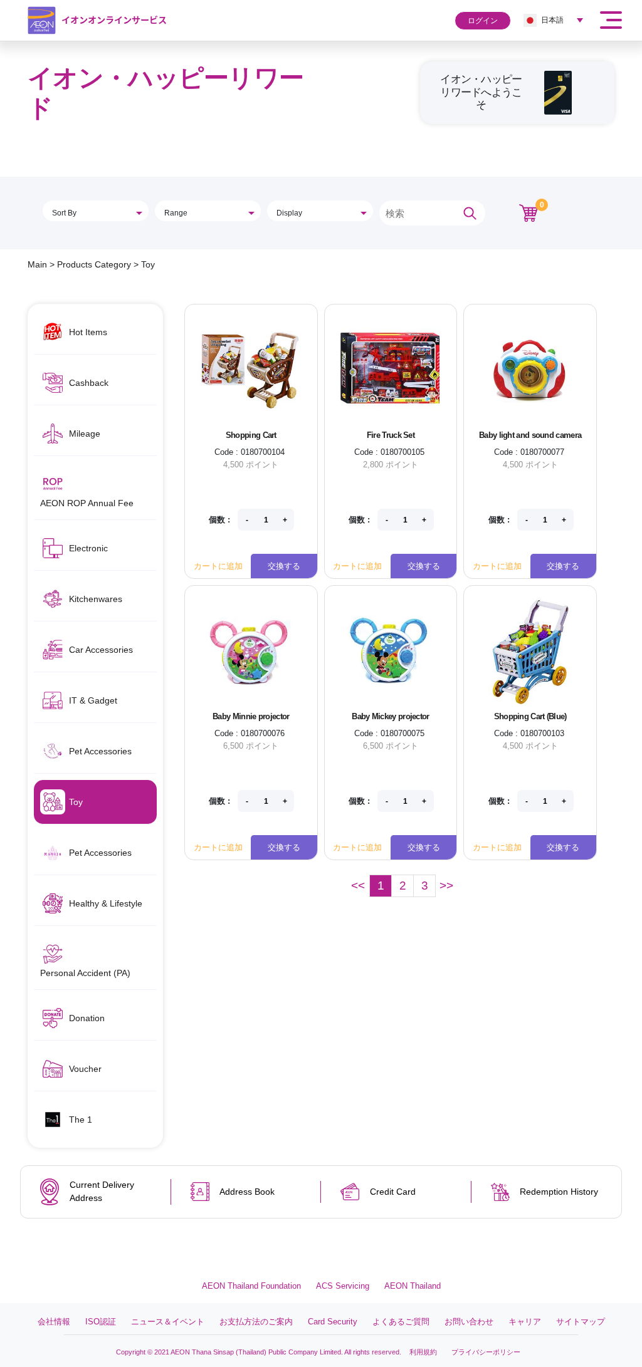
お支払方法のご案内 (256, 1321)
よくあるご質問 (400, 1321)
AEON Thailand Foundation (251, 1286)
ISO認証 (100, 1321)
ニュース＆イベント (167, 1321)
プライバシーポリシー (485, 1352)
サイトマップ (580, 1321)
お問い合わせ (469, 1321)
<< (358, 885)
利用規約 (423, 1352)
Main (37, 264)
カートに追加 (218, 566)
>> (446, 885)
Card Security (332, 1321)
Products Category (94, 264)
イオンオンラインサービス (114, 19)
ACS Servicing (342, 1286)
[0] (528, 212)
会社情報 (54, 1321)
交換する (284, 566)
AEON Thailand (412, 1286)
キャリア (524, 1321)
